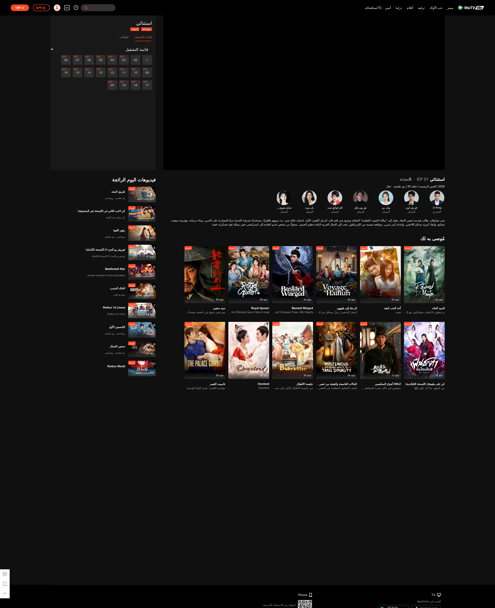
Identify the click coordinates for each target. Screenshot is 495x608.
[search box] (86, 7)
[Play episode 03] (124, 60)
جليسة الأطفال (304, 384)
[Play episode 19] (124, 85)
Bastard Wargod (302, 308)
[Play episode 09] (147, 72)
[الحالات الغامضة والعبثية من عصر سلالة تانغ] (336, 350)
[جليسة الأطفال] (292, 350)
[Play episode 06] (89, 60)
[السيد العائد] (424, 274)
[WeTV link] (471, 8)
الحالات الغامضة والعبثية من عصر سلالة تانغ (332, 384)
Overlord (263, 384)
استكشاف (371, 7)
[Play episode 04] (112, 60)
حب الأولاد (435, 7)
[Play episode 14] (89, 72)
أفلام (410, 7)
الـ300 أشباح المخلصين (388, 384)
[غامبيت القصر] (204, 350)
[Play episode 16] (66, 72)
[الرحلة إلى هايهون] (336, 274)
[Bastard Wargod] (292, 274)
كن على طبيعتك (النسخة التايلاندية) (425, 384)
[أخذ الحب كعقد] (380, 274)
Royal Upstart (260, 308)
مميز (450, 7)
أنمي (388, 7)
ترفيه (421, 7)
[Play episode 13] (101, 72)
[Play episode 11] (124, 72)
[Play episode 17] (147, 85)
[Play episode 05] (101, 60)
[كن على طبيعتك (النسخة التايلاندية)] (424, 350)
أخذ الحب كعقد (392, 308)
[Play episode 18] (135, 85)
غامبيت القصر (217, 384)
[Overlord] (248, 350)
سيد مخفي (219, 308)
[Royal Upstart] (248, 274)
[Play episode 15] (77, 72)
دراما (399, 7)
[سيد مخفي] (204, 274)
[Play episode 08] (66, 60)
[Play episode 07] (77, 60)
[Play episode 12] (112, 72)
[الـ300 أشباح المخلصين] (380, 350)
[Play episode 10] (135, 72)
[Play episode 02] (135, 60)
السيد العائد (438, 308)
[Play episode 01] (147, 60)
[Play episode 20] (112, 85)
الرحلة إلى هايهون (347, 308)
